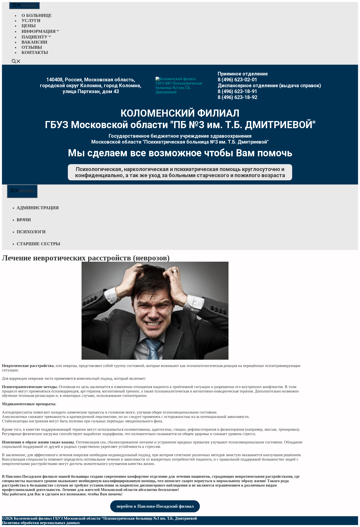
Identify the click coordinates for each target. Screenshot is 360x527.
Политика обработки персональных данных (41, 523)
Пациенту (35, 37)
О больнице (37, 15)
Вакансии (34, 42)
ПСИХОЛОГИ (31, 231)
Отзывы (32, 47)
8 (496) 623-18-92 (237, 97)
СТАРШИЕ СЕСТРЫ (38, 243)
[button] (16, 62)
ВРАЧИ (24, 219)
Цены (29, 25)
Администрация (38, 207)
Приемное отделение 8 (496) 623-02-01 (243, 77)
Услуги (31, 20)
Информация (39, 31)
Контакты (35, 52)
